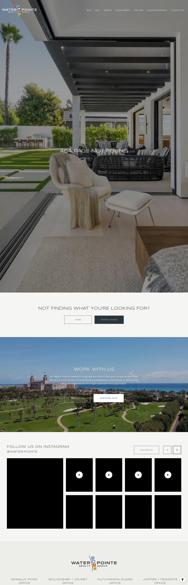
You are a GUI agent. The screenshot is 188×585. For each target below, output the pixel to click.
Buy (89, 10)
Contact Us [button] (77, 398)
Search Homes (109, 320)
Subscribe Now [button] (108, 398)
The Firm (138, 10)
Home (78, 320)
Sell (97, 10)
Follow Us (147, 450)
